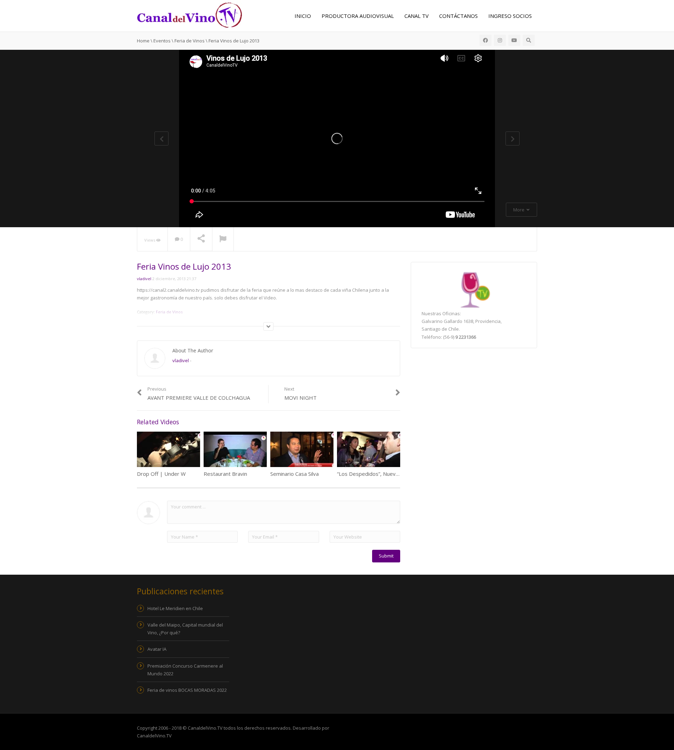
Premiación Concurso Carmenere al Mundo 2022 (185, 670)
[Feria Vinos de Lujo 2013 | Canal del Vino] (189, 14)
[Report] (222, 239)
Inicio (303, 15)
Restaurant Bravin (225, 473)
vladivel (144, 278)
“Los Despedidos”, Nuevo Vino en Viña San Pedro (396, 473)
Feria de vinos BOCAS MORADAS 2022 (187, 690)
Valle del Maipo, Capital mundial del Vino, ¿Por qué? (185, 629)
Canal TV (416, 15)
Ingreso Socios (510, 15)
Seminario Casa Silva (294, 473)
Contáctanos (458, 15)
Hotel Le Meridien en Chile (175, 608)
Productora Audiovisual (358, 15)
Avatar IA (156, 649)
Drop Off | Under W (161, 473)
